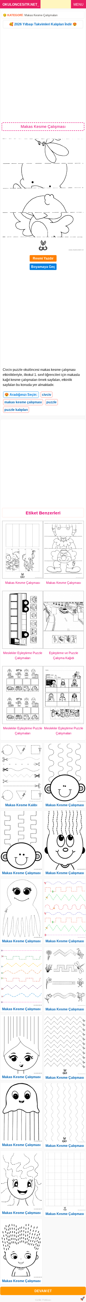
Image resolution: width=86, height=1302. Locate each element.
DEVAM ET (43, 1291)
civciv (46, 394)
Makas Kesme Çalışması (22, 582)
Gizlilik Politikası (43, 1300)
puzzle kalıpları (16, 409)
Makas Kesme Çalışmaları (41, 15)
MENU (78, 4)
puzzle (51, 402)
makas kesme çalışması (23, 402)
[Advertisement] (43, 75)
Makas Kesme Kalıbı (21, 805)
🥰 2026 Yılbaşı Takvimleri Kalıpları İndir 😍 (43, 24)
